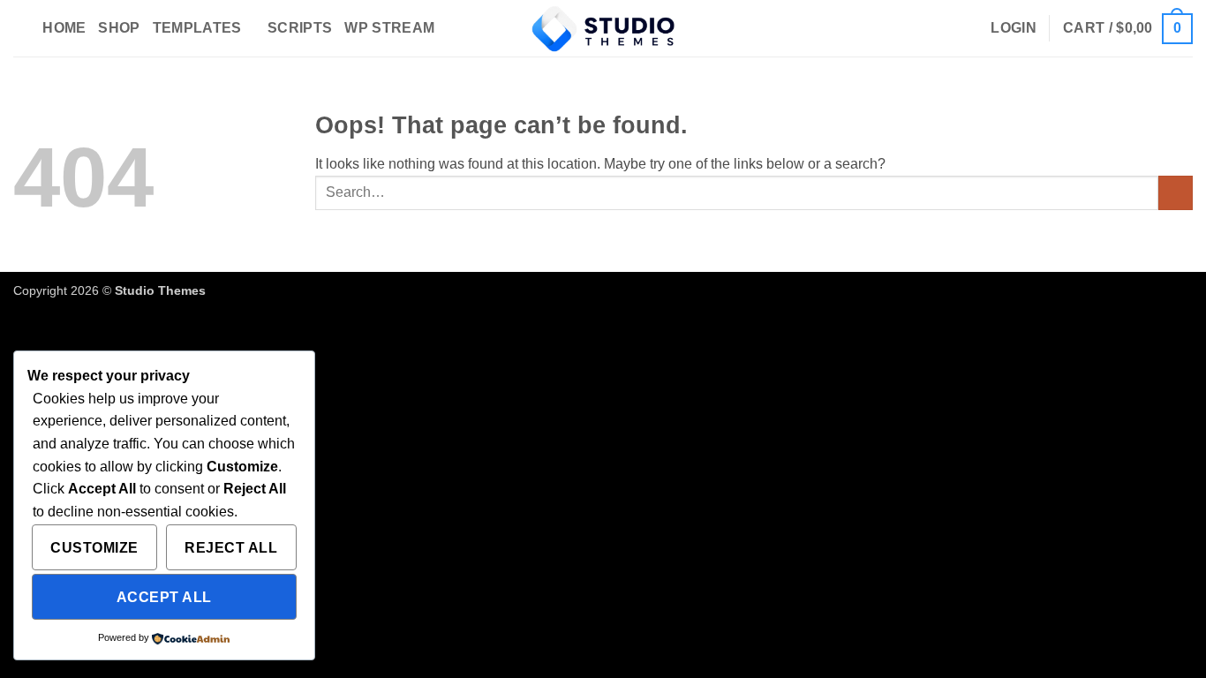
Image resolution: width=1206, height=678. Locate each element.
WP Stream (389, 27)
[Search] (21, 28)
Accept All (164, 597)
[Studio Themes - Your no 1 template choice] (603, 28)
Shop (118, 27)
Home (64, 27)
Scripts (300, 27)
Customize (94, 547)
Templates (197, 27)
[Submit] (1175, 193)
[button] (1013, 28)
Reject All (231, 547)
